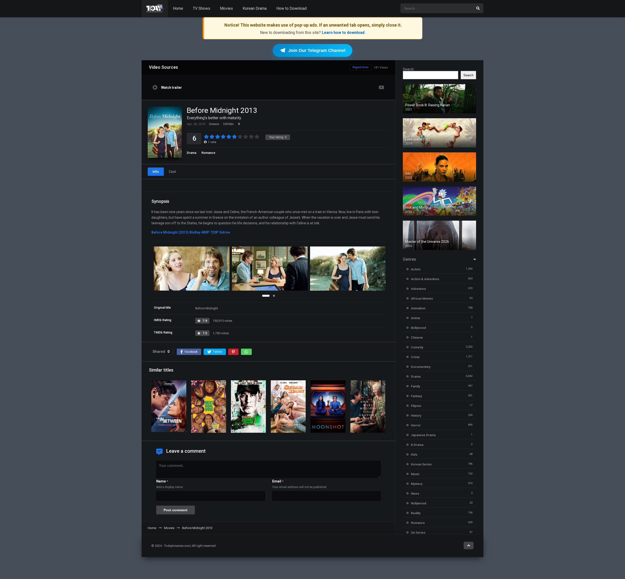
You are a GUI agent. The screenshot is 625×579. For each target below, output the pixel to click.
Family (415, 386)
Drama (191, 152)
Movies (226, 8)
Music (415, 474)
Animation (418, 308)
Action (415, 269)
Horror (416, 425)
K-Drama (417, 445)
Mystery (416, 484)
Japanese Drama (423, 435)
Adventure (418, 289)
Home (178, 8)
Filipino (416, 406)
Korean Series (421, 464)
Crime (415, 357)
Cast (172, 172)
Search (408, 69)
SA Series (418, 532)
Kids (414, 454)
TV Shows (201, 8)
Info (156, 172)
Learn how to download (343, 32)
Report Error (361, 67)
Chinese (417, 337)
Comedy (417, 347)
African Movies (422, 298)
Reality (415, 513)
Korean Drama (255, 8)
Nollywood (418, 503)
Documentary (420, 367)
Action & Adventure (425, 279)
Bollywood (418, 328)
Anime (415, 318)
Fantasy (416, 396)
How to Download (291, 8)
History (416, 415)
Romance (208, 152)
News (415, 493)
